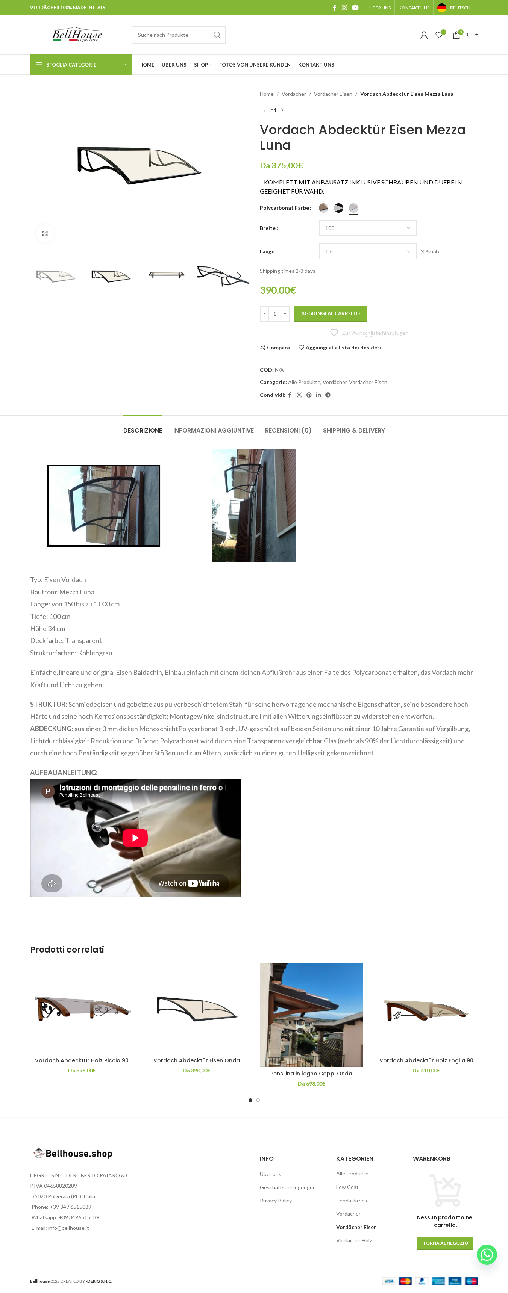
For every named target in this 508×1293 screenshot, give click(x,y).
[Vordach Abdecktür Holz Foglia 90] (426, 1008)
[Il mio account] (424, 34)
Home (267, 94)
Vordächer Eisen (333, 94)
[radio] (323, 208)
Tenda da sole (352, 1200)
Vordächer (294, 94)
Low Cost (347, 1187)
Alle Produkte (304, 382)
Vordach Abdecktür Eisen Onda (196, 1060)
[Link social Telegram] (328, 395)
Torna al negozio (445, 1243)
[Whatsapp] (487, 1255)
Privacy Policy (276, 1200)
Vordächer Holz (354, 1240)
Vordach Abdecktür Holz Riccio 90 (82, 1060)
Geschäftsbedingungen (288, 1187)
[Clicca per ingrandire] (45, 233)
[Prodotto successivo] (282, 110)
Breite (268, 228)
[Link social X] (299, 395)
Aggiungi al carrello (330, 313)
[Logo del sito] (77, 34)
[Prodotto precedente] (264, 110)
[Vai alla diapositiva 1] (250, 1100)
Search (217, 35)
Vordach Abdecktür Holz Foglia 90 (426, 1060)
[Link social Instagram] (344, 7)
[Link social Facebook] (334, 7)
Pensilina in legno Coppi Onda (311, 1073)
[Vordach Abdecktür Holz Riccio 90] (82, 1008)
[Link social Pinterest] (309, 395)
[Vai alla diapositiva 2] (258, 1100)
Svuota (433, 251)
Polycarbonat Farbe (284, 207)
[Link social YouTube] (355, 7)
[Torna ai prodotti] (273, 110)
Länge (267, 251)
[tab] (142, 426)
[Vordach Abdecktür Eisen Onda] (197, 1008)
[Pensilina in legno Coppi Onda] (312, 1015)
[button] (39, 276)
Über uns (270, 1174)
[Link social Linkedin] (318, 395)
